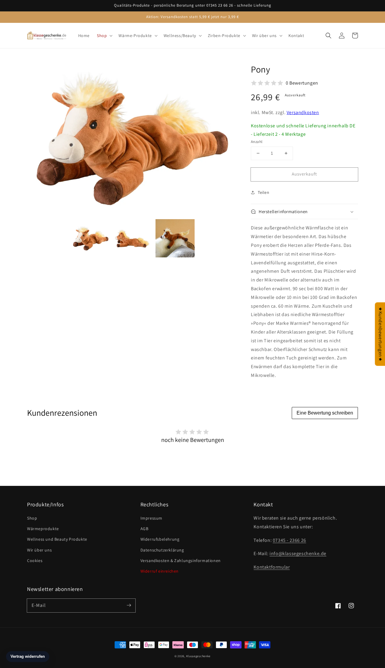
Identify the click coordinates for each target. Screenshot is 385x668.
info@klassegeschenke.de (298, 553)
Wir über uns (39, 550)
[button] (328, 35)
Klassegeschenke (198, 656)
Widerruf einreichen (159, 571)
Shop (32, 518)
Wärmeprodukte (43, 528)
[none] (91, 238)
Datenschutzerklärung (162, 550)
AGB (144, 528)
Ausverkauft (304, 174)
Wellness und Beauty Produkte (57, 539)
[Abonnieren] (128, 605)
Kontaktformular (272, 567)
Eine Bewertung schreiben (325, 412)
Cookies (34, 560)
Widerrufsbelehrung (160, 539)
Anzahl (256, 141)
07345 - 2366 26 (289, 540)
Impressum (151, 518)
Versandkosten (303, 112)
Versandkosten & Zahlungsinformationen (180, 560)
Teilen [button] (264, 192)
